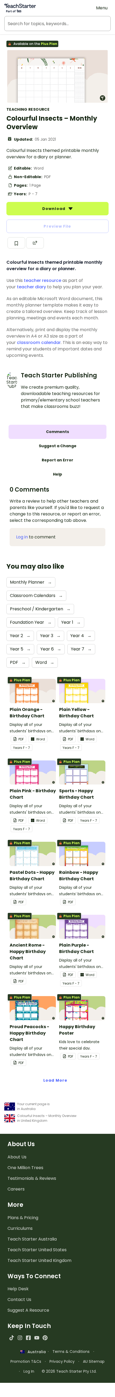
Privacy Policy (62, 1361)
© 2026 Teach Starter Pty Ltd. (69, 1371)
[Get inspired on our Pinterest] (45, 1337)
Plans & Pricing (22, 1218)
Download (54, 208)
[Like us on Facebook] (28, 1337)
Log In (29, 1371)
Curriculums (20, 1228)
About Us (16, 1157)
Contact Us (19, 1299)
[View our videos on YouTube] (37, 1337)
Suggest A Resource (28, 1310)
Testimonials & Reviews (31, 1178)
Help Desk (18, 1289)
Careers (16, 1189)
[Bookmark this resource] (16, 242)
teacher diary (31, 287)
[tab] (57, 432)
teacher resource (42, 280)
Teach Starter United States (37, 1250)
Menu (102, 8)
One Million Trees (25, 1168)
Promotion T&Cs (25, 1361)
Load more (55, 1080)
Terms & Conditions (71, 1351)
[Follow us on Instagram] (20, 1337)
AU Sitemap (94, 1361)
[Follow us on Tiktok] (11, 1337)
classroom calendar (39, 342)
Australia (35, 1351)
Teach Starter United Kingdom (39, 1260)
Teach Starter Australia (32, 1239)
